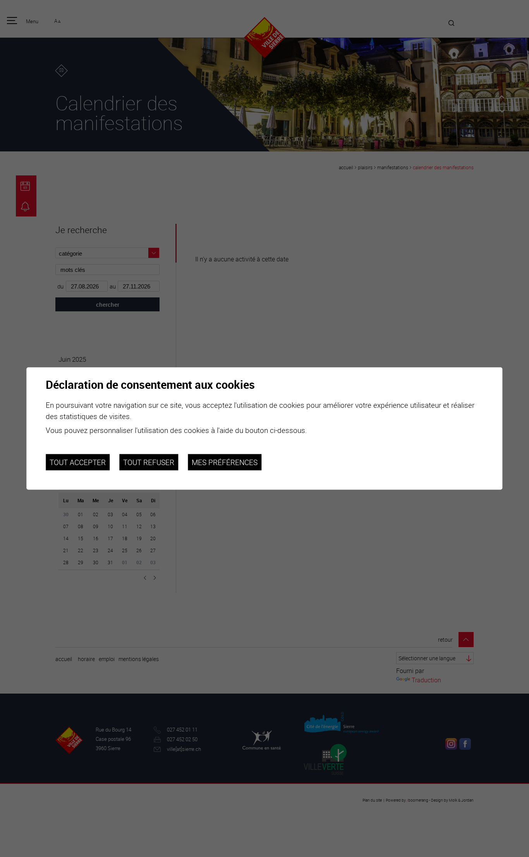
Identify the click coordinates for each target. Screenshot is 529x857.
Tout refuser (148, 462)
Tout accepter (78, 462)
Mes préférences (225, 462)
